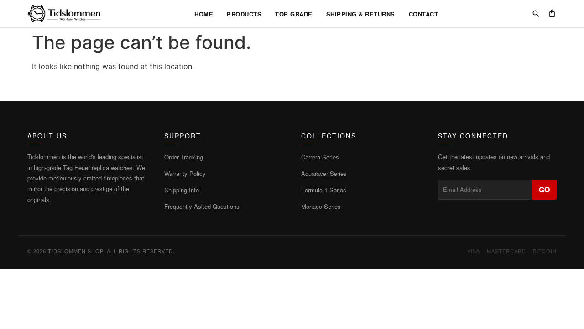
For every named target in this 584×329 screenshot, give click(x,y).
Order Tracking (183, 157)
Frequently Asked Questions (202, 206)
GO (544, 189)
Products (244, 14)
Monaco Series (321, 206)
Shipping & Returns (360, 14)
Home (203, 14)
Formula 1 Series (323, 190)
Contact (423, 14)
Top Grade (294, 14)
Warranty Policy (185, 173)
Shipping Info (181, 190)
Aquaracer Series (324, 173)
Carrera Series (320, 157)
